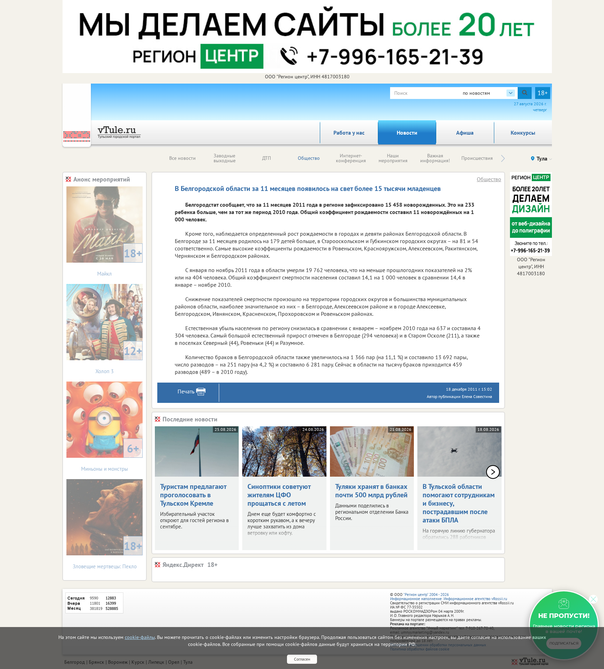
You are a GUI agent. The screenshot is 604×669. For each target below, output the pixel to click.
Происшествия (477, 158)
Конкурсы (523, 132)
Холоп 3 (118, 359)
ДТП (266, 158)
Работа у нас (349, 132)
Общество (309, 158)
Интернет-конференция (351, 158)
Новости (407, 132)
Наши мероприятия (393, 158)
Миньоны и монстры (110, 456)
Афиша (465, 132)
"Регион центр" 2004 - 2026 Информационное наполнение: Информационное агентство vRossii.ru (448, 596)
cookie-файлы (140, 637)
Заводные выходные (225, 158)
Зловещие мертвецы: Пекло (108, 554)
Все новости (182, 158)
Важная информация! (435, 158)
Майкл (119, 261)
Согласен (302, 659)
